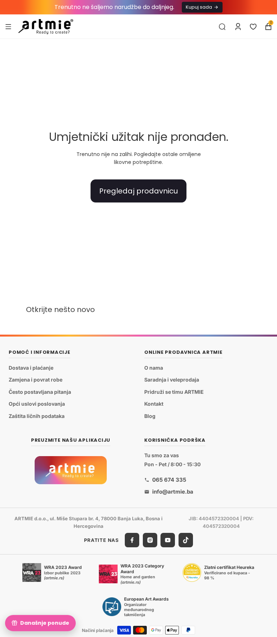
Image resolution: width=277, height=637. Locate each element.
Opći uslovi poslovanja (37, 404)
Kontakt (153, 404)
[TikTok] (186, 540)
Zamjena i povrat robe (35, 380)
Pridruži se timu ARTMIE (174, 391)
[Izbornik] (8, 26)
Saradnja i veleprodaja (171, 380)
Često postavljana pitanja (40, 391)
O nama (153, 367)
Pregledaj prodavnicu (138, 191)
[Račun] (238, 27)
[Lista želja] (253, 26)
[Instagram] (150, 540)
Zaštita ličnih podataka (37, 416)
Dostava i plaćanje (31, 367)
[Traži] (222, 27)
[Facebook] (132, 540)
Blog (149, 416)
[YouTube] (168, 540)
